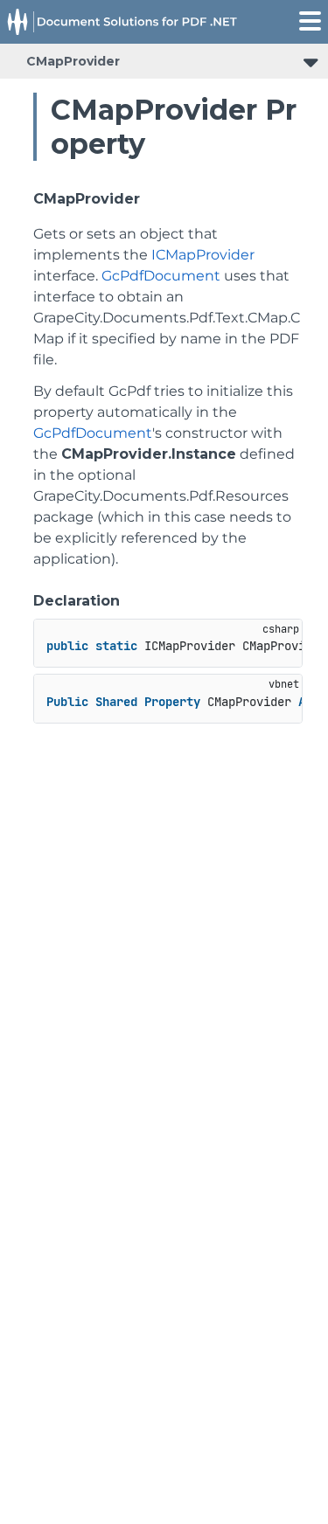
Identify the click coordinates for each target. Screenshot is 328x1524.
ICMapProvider (203, 254)
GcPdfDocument (160, 275)
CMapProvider (73, 61)
